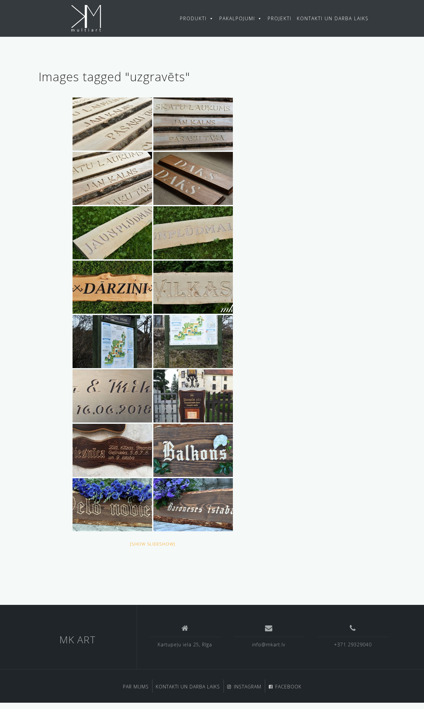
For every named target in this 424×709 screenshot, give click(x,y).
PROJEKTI (280, 18)
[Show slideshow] (152, 544)
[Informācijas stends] (112, 341)
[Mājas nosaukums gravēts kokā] (193, 287)
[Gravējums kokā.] (112, 124)
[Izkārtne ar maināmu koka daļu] (193, 395)
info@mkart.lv (268, 644)
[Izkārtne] (112, 450)
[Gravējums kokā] (112, 395)
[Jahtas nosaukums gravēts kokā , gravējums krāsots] (193, 178)
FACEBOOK (288, 686)
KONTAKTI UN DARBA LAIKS (333, 18)
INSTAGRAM (247, 686)
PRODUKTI (193, 18)
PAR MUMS (136, 686)
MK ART (77, 639)
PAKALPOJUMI (237, 18)
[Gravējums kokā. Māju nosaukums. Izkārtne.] (112, 232)
